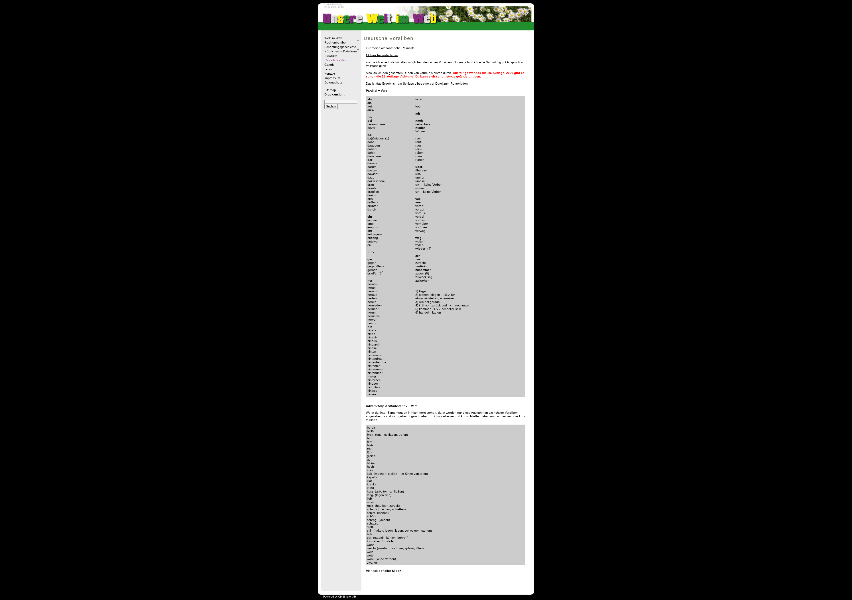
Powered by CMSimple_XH (339, 596)
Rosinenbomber (335, 42)
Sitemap (330, 90)
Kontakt (329, 73)
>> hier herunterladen (382, 55)
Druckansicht (334, 94)
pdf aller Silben (390, 570)
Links (328, 69)
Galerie (329, 64)
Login (529, 5)
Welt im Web (333, 38)
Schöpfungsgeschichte (340, 47)
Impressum (332, 78)
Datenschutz (333, 82)
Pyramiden (331, 55)
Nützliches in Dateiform (340, 51)
